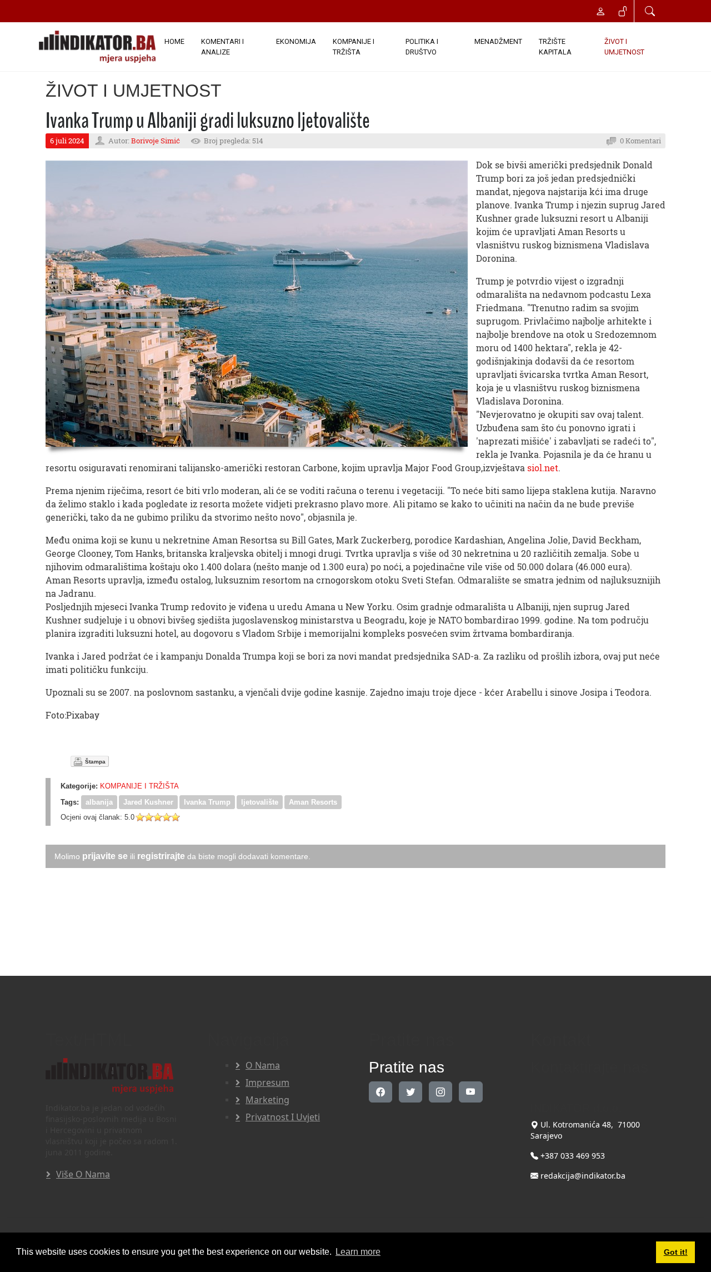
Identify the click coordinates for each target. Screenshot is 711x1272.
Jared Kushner (148, 802)
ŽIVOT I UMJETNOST (624, 46)
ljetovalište (259, 802)
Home (174, 41)
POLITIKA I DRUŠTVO (421, 46)
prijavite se (105, 856)
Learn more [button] (358, 1251)
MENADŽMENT (498, 41)
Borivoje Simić (155, 141)
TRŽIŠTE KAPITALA (555, 46)
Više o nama (83, 1174)
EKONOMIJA (296, 41)
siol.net (542, 467)
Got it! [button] (676, 1252)
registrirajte (161, 856)
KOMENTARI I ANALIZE (222, 46)
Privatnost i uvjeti (283, 1117)
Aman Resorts (313, 802)
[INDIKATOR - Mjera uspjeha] (97, 47)
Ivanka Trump (207, 802)
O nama (263, 1065)
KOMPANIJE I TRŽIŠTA (353, 46)
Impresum (267, 1082)
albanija (99, 802)
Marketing (267, 1100)
